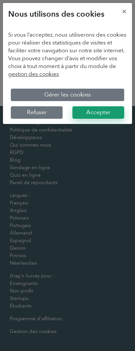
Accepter (98, 112)
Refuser (37, 112)
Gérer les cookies (67, 95)
